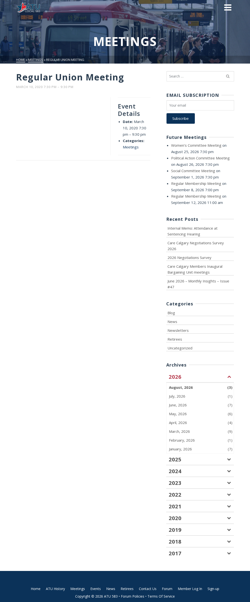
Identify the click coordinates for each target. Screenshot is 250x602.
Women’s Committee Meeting (196, 145)
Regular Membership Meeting (196, 183)
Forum (167, 588)
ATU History (55, 588)
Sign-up (213, 588)
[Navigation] (228, 7)
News (172, 321)
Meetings (131, 147)
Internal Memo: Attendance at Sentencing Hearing (192, 231)
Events (95, 588)
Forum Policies (132, 596)
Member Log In (190, 588)
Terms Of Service (161, 596)
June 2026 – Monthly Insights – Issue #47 (198, 284)
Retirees (174, 339)
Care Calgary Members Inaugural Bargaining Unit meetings (194, 269)
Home (36, 588)
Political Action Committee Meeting (200, 158)
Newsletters (178, 330)
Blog (171, 312)
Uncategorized (179, 348)
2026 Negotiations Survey (189, 257)
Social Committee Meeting (193, 170)
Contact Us (147, 588)
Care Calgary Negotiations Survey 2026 (195, 245)
